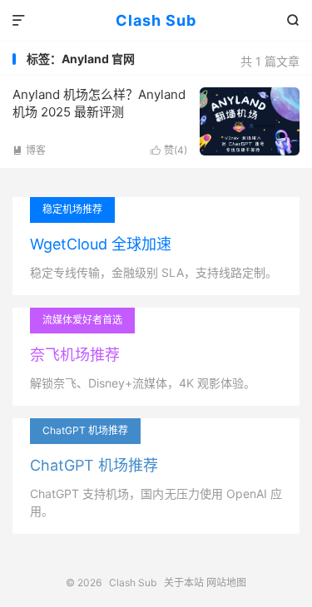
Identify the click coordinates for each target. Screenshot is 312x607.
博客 (29, 150)
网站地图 (226, 582)
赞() (169, 150)
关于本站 (184, 582)
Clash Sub (156, 20)
